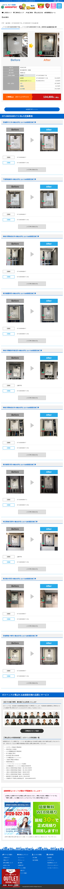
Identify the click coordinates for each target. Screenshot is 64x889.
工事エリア (6, 860)
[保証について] (47, 6)
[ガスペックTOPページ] (9, 6)
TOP (3, 23)
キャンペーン (21, 857)
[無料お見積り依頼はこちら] (53, 6)
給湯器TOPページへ (32, 109)
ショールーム (50, 860)
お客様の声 (20, 865)
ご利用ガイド (6, 857)
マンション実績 (22, 868)
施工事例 (8, 23)
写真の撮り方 (21, 870)
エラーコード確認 (22, 873)
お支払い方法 (6, 865)
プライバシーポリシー (52, 865)
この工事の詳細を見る (32, 169)
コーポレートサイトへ (52, 868)
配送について (6, 868)
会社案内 (49, 857)
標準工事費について (8, 862)
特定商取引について (52, 862)
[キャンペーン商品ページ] (40, 6)
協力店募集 (35, 860)
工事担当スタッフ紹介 (32, 731)
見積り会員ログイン (58, 1)
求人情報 (35, 857)
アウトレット (21, 860)
